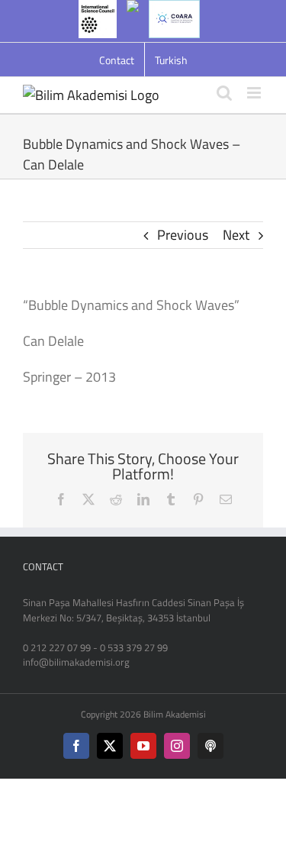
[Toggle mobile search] (224, 93)
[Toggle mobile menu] (255, 93)
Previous (182, 234)
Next (236, 234)
